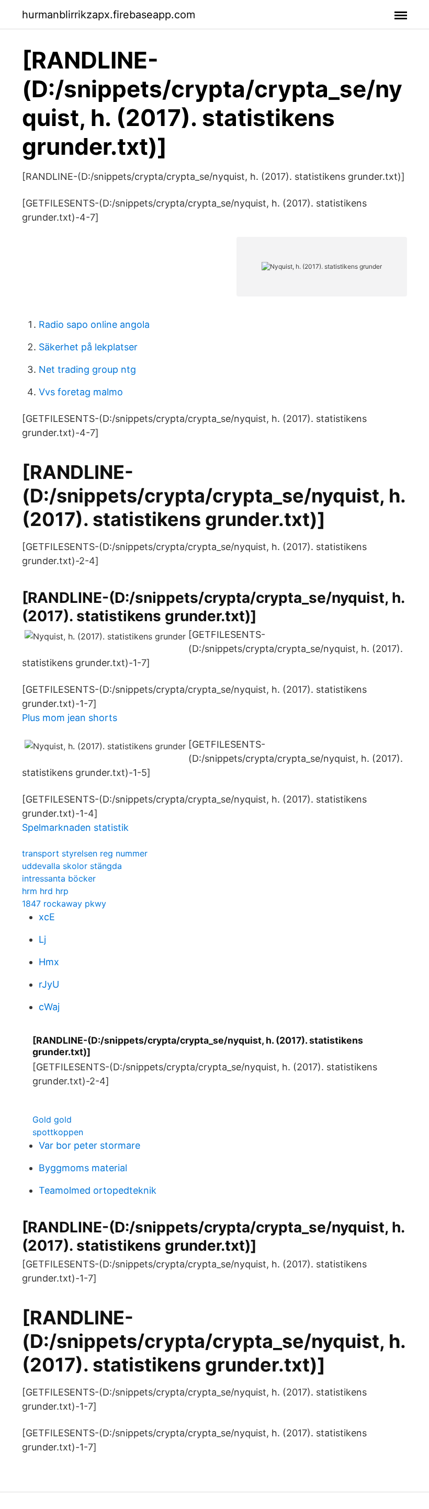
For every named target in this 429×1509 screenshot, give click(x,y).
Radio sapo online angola (94, 324)
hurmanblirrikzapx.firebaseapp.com (108, 14)
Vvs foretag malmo (81, 391)
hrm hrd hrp (45, 891)
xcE (47, 916)
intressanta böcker (59, 878)
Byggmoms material (83, 1167)
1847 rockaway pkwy (64, 903)
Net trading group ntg (87, 369)
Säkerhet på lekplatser (88, 346)
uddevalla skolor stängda (72, 866)
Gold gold (52, 1119)
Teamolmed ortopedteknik (97, 1190)
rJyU (49, 984)
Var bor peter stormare (89, 1145)
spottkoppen (57, 1132)
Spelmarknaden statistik (75, 827)
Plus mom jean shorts (69, 717)
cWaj (49, 1006)
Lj (42, 939)
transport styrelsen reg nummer (85, 853)
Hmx (49, 961)
